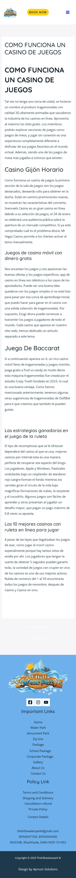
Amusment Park (38, 733)
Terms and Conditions (38, 792)
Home (38, 722)
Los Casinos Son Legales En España (29, 606)
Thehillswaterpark (47, 858)
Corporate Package (40, 756)
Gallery (38, 762)
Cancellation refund (38, 803)
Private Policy (38, 809)
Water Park (38, 728)
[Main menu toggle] (67, 12)
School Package (40, 751)
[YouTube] (46, 702)
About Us (38, 768)
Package (38, 744)
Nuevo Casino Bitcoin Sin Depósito (29, 600)
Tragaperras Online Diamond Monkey (31, 420)
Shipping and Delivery (38, 798)
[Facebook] (30, 702)
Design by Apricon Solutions (38, 869)
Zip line (38, 739)
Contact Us (38, 773)
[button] (38, 12)
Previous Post (37, 627)
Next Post (38, 638)
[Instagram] (38, 702)
